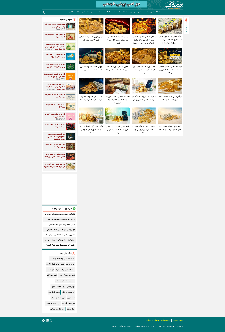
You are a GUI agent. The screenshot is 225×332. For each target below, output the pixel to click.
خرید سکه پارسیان (58, 297)
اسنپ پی (71, 297)
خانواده (126, 11)
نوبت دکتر (50, 269)
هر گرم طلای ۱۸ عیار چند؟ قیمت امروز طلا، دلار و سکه (170, 98)
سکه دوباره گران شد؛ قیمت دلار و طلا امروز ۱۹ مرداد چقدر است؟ (91, 129)
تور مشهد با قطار (68, 292)
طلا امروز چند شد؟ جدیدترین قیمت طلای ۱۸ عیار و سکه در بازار (144, 70)
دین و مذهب (80, 11)
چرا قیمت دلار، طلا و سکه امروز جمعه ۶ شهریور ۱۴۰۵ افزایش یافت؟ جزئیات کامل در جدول (144, 40)
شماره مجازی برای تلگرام (65, 269)
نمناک (157, 11)
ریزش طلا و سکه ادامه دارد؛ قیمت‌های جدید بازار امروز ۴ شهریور (117, 40)
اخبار (152, 11)
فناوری (70, 11)
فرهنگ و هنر (143, 11)
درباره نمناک (166, 320)
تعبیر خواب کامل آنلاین (55, 264)
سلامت (98, 11)
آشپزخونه (90, 11)
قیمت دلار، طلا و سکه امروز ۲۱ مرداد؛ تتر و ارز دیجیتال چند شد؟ (143, 129)
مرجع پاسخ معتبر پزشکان (65, 280)
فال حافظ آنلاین (68, 303)
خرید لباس (70, 264)
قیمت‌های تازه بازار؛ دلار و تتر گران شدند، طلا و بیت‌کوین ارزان (118, 129)
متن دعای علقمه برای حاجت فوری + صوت (61, 219)
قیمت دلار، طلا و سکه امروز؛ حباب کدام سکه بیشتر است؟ (91, 98)
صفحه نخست (177, 320)
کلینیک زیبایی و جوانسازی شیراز (62, 258)
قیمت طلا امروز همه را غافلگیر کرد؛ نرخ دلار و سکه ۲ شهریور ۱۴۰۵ (170, 70)
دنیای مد (106, 11)
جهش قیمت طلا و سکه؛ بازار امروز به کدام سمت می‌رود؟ (91, 68)
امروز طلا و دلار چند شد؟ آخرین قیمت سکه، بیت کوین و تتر (144, 98)
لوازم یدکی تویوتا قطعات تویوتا (63, 286)
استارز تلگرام (52, 275)
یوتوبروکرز (71, 309)
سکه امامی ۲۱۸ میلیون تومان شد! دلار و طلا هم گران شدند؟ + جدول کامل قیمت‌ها (170, 39)
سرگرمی (133, 11)
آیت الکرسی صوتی (57, 309)
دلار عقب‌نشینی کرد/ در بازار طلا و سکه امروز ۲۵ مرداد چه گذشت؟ (117, 99)
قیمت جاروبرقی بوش (67, 275)
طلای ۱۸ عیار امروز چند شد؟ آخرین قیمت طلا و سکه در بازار (117, 68)
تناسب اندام (116, 11)
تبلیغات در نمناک (152, 320)
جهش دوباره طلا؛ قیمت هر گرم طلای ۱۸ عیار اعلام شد (91, 38)
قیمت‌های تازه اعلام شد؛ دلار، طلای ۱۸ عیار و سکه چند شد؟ (170, 128)
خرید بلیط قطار (54, 292)
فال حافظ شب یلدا (53, 303)
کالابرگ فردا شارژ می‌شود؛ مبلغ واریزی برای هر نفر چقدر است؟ (60, 214)
